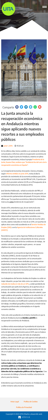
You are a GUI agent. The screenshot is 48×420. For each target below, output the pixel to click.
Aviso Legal (14, 401)
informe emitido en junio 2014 (17, 174)
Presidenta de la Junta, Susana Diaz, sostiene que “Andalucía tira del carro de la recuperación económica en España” (24, 162)
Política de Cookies (31, 401)
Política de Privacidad (24, 407)
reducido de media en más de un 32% (15, 284)
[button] (17, 107)
